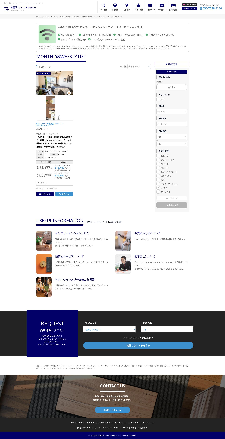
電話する (65, 194)
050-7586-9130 (212, 8)
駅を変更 (171, 87)
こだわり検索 (138, 10)
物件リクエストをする (138, 345)
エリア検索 (103, 10)
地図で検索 (172, 64)
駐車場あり (165, 192)
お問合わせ (162, 10)
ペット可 (164, 167)
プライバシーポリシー (111, 427)
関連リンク (82, 427)
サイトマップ (94, 427)
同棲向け (164, 163)
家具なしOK (166, 176)
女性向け (164, 155)
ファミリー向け (167, 159)
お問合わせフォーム (112, 410)
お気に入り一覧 (190, 4)
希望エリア (91, 322)
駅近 (163, 179)
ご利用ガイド (150, 10)
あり (162, 99)
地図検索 (127, 10)
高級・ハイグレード (169, 171)
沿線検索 (115, 10)
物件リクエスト (190, 8)
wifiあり (164, 188)
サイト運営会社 (129, 427)
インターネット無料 (169, 183)
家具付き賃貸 (173, 10)
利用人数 (147, 322)
